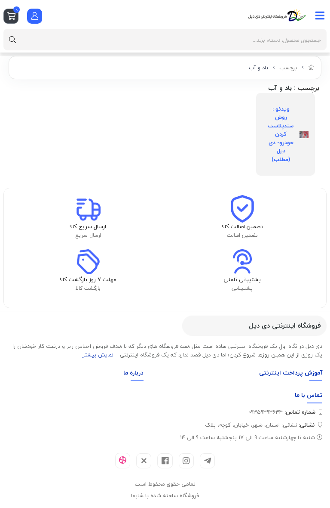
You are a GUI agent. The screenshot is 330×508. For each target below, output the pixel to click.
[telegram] (207, 460)
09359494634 (281, 412)
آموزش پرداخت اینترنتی (290, 372)
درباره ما (133, 372)
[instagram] (186, 460)
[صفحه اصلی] (311, 67)
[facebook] (164, 460)
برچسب (288, 67)
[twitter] (143, 460)
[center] (12, 39)
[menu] (320, 15)
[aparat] (122, 460)
